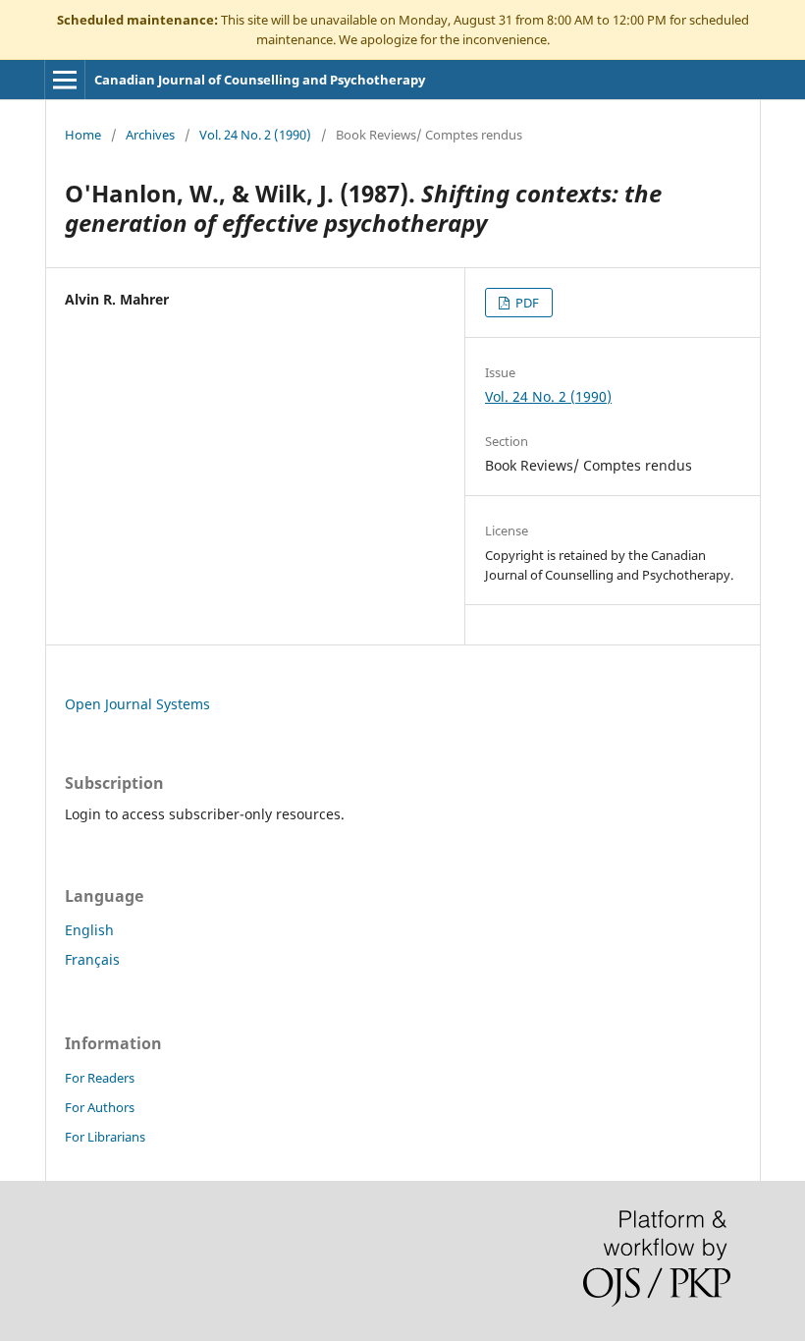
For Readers (99, 1078)
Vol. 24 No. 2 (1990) (255, 134)
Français (92, 959)
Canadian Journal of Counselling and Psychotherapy (259, 79)
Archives (150, 134)
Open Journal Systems (137, 704)
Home (83, 134)
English (89, 930)
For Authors (99, 1107)
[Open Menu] (64, 79)
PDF (525, 302)
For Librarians (105, 1136)
